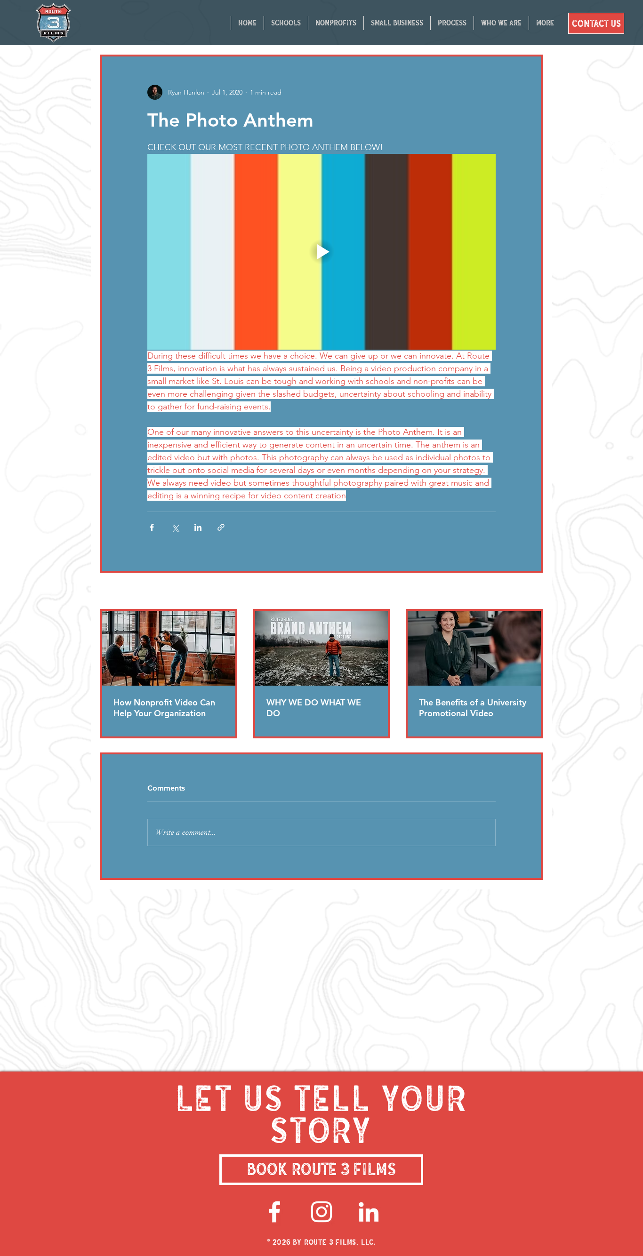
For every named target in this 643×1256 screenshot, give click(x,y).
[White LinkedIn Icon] (368, 1212)
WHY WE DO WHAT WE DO (313, 708)
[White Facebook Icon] (274, 1212)
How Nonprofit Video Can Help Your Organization (164, 708)
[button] (452, 23)
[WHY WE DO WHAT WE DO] (321, 648)
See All (532, 591)
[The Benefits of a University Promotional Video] (474, 648)
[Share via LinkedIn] (197, 527)
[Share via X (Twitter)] (174, 527)
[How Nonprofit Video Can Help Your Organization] (168, 648)
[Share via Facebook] (151, 527)
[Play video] (321, 252)
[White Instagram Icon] (321, 1212)
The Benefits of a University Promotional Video (472, 708)
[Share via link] (221, 527)
